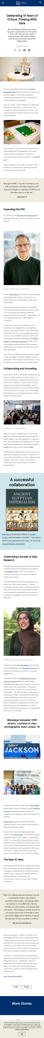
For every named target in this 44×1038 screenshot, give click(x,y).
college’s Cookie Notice (22, 1029)
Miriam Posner (8, 822)
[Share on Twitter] (19, 50)
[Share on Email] (29, 50)
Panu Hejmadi (18, 835)
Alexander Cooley (12, 572)
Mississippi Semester (29, 668)
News (22, 11)
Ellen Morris (6, 534)
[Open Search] (40, 3)
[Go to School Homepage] (21, 3)
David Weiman (14, 294)
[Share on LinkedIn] (24, 50)
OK (22, 1034)
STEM (16, 986)
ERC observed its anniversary (26, 215)
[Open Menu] (3, 3)
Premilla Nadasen (23, 665)
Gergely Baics (35, 805)
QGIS (31, 447)
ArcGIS (6, 447)
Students (26, 986)
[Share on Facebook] (15, 50)
